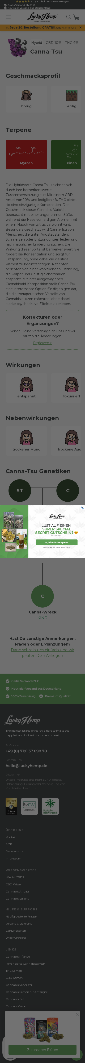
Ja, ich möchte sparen (56, 542)
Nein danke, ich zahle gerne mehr (56, 547)
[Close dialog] (82, 507)
